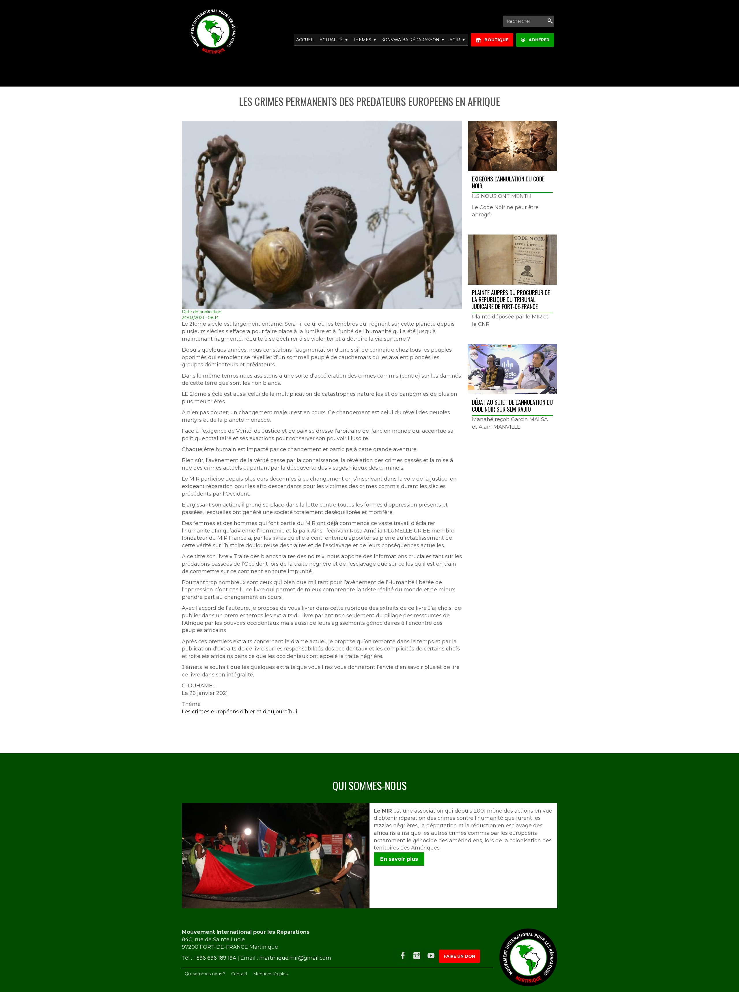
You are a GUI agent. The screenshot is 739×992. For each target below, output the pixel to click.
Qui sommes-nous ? (205, 973)
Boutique (494, 39)
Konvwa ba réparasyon (410, 39)
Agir (454, 39)
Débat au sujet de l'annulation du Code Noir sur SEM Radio (512, 405)
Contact (239, 973)
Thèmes (362, 39)
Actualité (331, 39)
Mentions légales (270, 973)
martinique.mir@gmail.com (295, 958)
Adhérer (537, 39)
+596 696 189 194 (214, 958)
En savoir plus (399, 859)
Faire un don (459, 956)
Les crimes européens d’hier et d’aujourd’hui (239, 711)
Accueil (305, 39)
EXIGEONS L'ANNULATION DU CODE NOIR (508, 182)
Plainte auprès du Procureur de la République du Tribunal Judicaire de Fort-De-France (511, 299)
